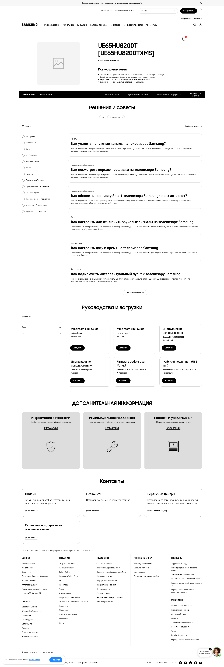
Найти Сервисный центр (157, 511)
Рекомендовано (28, 564)
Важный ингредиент (30, 637)
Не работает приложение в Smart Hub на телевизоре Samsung (125, 79)
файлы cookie (34, 660)
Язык (24, 327)
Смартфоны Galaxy (67, 564)
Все (103, 117)
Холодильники (65, 593)
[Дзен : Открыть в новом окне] (195, 662)
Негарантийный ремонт (106, 585)
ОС (23, 333)
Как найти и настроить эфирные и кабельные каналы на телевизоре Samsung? (132, 75)
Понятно (56, 660)
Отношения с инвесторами (182, 623)
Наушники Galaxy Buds (68, 576)
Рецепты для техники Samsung (34, 589)
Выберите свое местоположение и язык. (117, 11)
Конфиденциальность (67, 663)
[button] (135, 145)
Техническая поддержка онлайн (109, 597)
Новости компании (179, 627)
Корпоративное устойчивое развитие (186, 583)
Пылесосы (63, 606)
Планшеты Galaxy (66, 568)
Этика (173, 631)
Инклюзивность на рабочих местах (185, 579)
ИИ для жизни (27, 568)
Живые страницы (29, 580)
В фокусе (25, 628)
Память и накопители (68, 614)
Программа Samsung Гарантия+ (35, 576)
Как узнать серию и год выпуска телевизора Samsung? (122, 82)
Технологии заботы (30, 632)
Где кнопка (26, 615)
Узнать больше (31, 511)
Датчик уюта (27, 624)
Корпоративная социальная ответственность (182, 591)
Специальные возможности (182, 574)
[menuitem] (52, 25)
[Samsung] (30, 24)
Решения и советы (112, 94)
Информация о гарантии (108, 60)
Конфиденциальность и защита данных (184, 569)
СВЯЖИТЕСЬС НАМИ (195, 94)
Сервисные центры (104, 576)
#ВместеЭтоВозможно (31, 611)
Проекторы (63, 585)
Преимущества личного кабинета (148, 576)
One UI (61, 623)
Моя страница (139, 572)
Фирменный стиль (178, 614)
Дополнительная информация (168, 94)
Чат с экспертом (103, 589)
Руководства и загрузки (138, 94)
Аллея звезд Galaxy (29, 585)
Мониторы (63, 610)
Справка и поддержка (105, 564)
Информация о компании (181, 606)
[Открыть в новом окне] (180, 662)
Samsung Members (141, 568)
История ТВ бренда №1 (31, 593)
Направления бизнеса (180, 610)
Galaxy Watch (64, 572)
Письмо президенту (104, 602)
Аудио (61, 589)
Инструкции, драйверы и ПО (108, 568)
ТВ (60, 580)
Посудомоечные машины (69, 597)
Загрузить (77, 348)
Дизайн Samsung (178, 635)
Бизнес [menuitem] (197, 19)
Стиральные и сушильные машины (73, 602)
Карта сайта (94, 663)
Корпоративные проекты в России (185, 640)
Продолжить (188, 11)
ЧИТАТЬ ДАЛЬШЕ (51, 428)
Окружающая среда (179, 564)
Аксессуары (64, 619)
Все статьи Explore (29, 607)
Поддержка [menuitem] (186, 19)
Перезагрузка (27, 620)
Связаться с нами (103, 593)
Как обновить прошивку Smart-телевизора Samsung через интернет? (128, 77)
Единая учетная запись (143, 564)
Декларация (82, 663)
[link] (183, 39)
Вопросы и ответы (116, 117)
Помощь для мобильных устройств (111, 572)
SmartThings (27, 572)
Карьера (174, 618)
